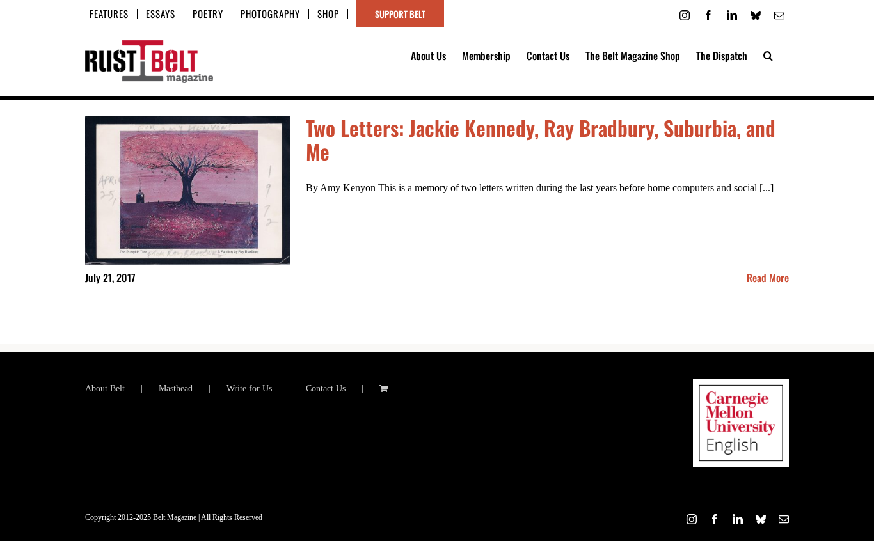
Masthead (176, 388)
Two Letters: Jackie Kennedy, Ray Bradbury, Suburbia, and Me (540, 139)
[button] (768, 54)
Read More (768, 277)
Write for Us (249, 388)
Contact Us (326, 388)
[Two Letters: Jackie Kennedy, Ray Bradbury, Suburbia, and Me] (187, 190)
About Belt (105, 388)
